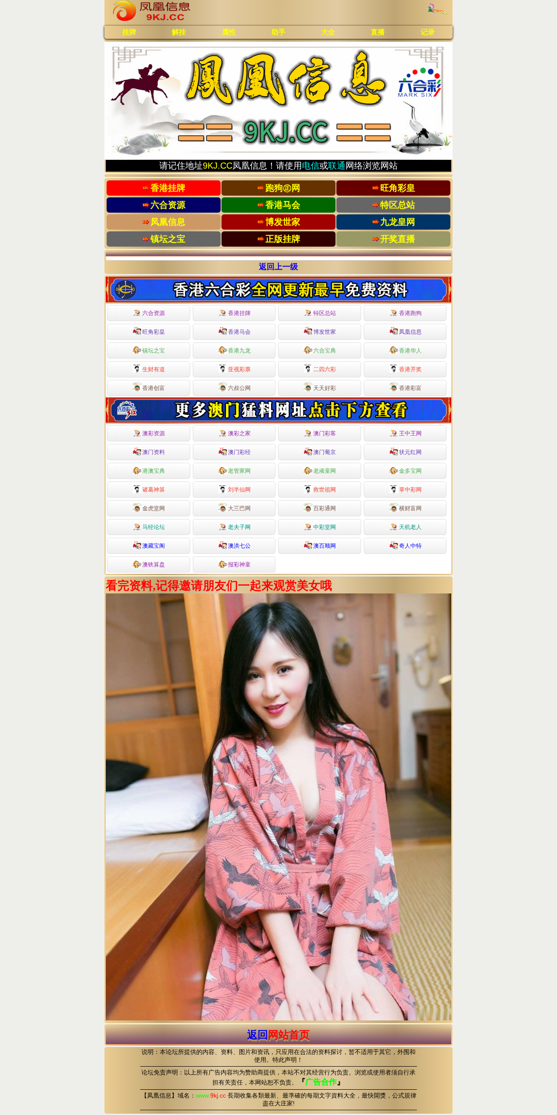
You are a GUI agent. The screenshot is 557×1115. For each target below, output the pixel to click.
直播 (378, 32)
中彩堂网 (324, 527)
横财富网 (410, 508)
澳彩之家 (239, 433)
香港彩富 (410, 388)
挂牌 (129, 32)
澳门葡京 (324, 452)
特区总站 (324, 313)
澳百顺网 (324, 545)
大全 (328, 32)
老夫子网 (239, 527)
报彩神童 (239, 564)
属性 (229, 32)
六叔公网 (239, 388)
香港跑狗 (410, 313)
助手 (278, 32)
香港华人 (410, 350)
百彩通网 (324, 508)
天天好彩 (324, 388)
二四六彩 (324, 369)
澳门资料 (153, 452)
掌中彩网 (410, 489)
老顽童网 (324, 471)
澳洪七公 (239, 545)
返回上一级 (278, 266)
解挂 (179, 32)
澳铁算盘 (153, 564)
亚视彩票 (239, 369)
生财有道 (153, 369)
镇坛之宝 (153, 350)
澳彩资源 (153, 433)
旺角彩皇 (153, 332)
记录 (428, 32)
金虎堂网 (153, 508)
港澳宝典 (153, 471)
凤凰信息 (410, 332)
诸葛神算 (153, 489)
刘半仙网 (239, 489)
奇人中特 (410, 545)
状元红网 (410, 452)
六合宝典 (324, 350)
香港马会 (239, 332)
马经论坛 (153, 527)
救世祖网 (324, 489)
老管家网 (239, 471)
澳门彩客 (324, 433)
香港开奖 (410, 369)
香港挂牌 (239, 313)
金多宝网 (410, 471)
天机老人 (410, 527)
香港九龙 (239, 350)
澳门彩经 (239, 452)
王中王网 (410, 433)
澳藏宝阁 (153, 545)
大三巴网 (239, 508)
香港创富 (153, 388)
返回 (278, 1034)
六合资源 (153, 313)
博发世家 (324, 332)
